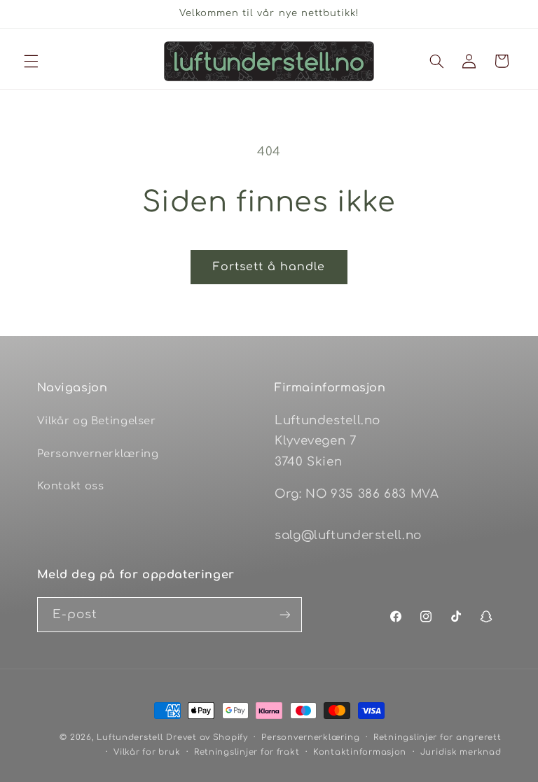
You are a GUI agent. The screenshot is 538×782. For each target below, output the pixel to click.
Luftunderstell (130, 737)
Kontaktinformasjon (359, 752)
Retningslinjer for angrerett (437, 737)
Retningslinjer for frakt (247, 752)
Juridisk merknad (461, 752)
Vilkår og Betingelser (96, 420)
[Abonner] (284, 614)
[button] (31, 61)
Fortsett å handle (269, 266)
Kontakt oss (70, 485)
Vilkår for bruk (146, 752)
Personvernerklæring (98, 453)
